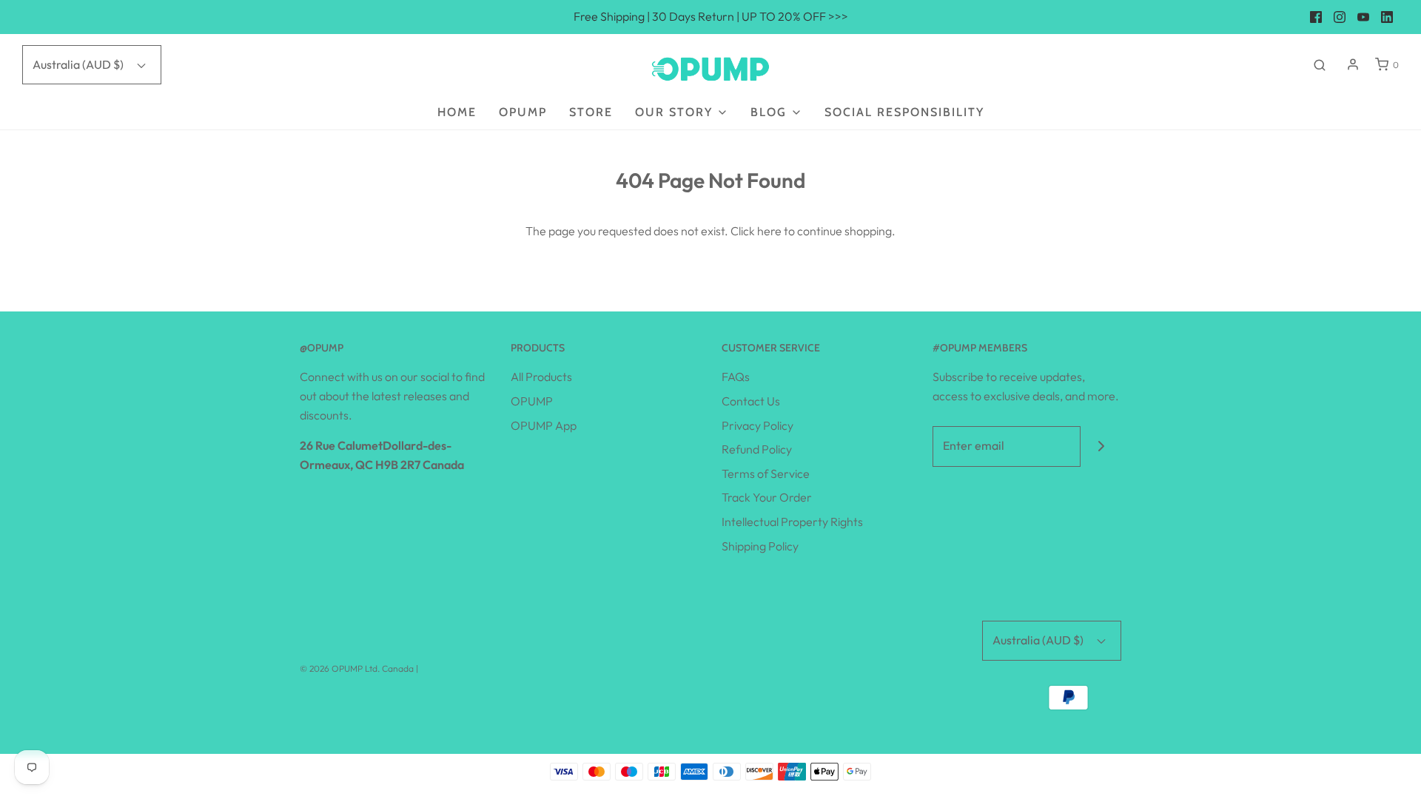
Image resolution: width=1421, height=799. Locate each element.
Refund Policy (757, 449)
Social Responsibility (904, 112)
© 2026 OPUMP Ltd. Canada (357, 668)
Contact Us (751, 401)
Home (457, 112)
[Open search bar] (1319, 64)
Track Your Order (767, 497)
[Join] (1101, 446)
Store (591, 112)
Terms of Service (766, 473)
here (769, 230)
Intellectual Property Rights (792, 521)
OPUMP (523, 112)
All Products (541, 376)
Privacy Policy (757, 425)
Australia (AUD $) (79, 64)
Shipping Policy (760, 546)
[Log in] (1353, 64)
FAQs (736, 376)
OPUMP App (544, 425)
